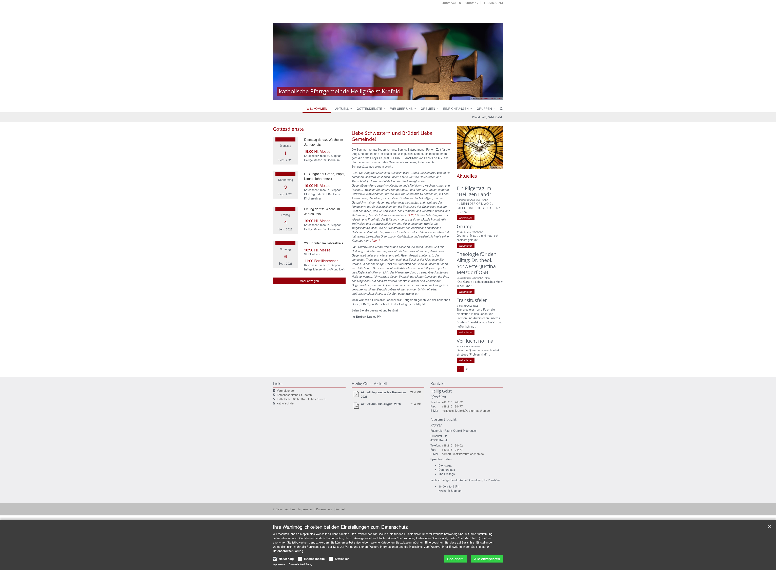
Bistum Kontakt (493, 2)
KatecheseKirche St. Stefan (294, 395)
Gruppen (484, 108)
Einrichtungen (456, 108)
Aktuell (342, 108)
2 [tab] (388, 96)
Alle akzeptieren (487, 558)
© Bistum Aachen (284, 509)
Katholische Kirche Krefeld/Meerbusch (301, 399)
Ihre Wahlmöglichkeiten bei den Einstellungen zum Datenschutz (340, 527)
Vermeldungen (286, 390)
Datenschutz (324, 509)
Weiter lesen (465, 218)
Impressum (305, 509)
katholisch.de (285, 403)
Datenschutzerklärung (288, 551)
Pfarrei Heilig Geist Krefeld (487, 117)
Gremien (428, 108)
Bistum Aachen (451, 2)
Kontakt (340, 509)
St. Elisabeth (312, 254)
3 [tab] (394, 96)
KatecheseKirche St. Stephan (323, 156)
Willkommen (317, 108)
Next (493, 61)
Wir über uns (401, 108)
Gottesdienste (369, 108)
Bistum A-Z (472, 2)
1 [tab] (382, 96)
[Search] (499, 108)
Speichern (455, 558)
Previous (283, 61)
